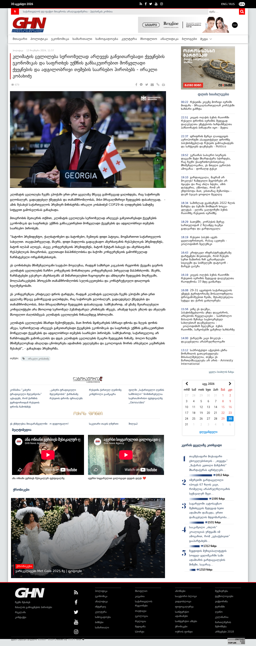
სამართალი (82, 39)
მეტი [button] (204, 39)
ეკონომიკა (60, 39)
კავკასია (140, 596)
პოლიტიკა (39, 39)
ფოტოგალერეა (184, 606)
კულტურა (129, 39)
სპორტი (139, 631)
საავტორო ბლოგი (186, 596)
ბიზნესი (99, 622)
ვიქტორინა (221, 601)
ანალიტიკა (169, 39)
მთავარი (20, 39)
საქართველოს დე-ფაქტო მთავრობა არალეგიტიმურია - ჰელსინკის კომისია (68, 11)
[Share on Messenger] (141, 84)
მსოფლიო (148, 39)
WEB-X (71, 639)
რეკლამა (20, 612)
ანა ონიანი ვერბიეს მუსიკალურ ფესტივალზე (38, 478)
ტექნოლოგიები (224, 596)
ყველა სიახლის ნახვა (221, 371)
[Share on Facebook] (136, 84)
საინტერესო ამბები (186, 621)
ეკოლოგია (141, 616)
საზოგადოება (106, 39)
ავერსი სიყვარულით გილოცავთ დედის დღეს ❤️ (117, 478)
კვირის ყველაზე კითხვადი (201, 445)
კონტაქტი (20, 617)
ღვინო (219, 611)
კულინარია (221, 617)
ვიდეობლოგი (183, 601)
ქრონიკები (21, 490)
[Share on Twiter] (146, 84)
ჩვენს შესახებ (22, 602)
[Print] (163, 84)
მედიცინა (140, 626)
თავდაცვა (140, 610)
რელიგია (140, 621)
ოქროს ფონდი (184, 631)
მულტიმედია (21, 430)
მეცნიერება (221, 591)
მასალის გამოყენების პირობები (33, 607)
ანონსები (180, 591)
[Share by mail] (152, 84)
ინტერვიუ (100, 606)
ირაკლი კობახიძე (37, 358)
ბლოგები (189, 39)
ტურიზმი (220, 606)
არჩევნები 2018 (224, 631)
